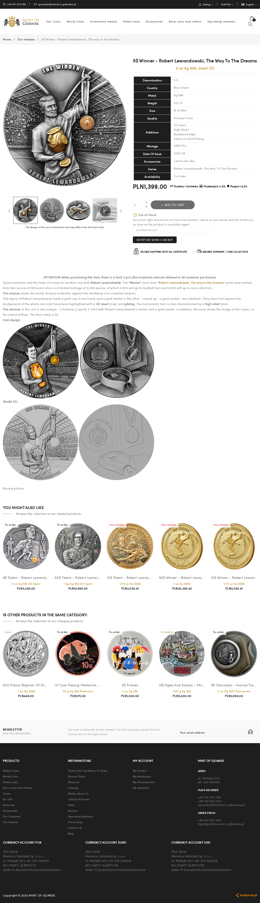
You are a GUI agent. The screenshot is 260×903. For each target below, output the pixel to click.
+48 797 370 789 (16, 4)
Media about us (78, 793)
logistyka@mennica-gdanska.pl (221, 824)
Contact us (75, 828)
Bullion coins (11, 770)
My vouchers (141, 788)
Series (7, 793)
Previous (9, 211)
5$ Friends (130, 685)
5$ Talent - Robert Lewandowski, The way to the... (26, 577)
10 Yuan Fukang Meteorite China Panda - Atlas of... (78, 685)
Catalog (73, 788)
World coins (10, 776)
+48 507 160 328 (209, 820)
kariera (73, 810)
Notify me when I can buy (155, 240)
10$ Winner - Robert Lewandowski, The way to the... (234, 577)
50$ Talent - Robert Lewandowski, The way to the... (78, 577)
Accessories (10, 810)
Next (121, 211)
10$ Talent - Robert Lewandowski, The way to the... (130, 577)
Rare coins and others (18, 788)
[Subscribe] (250, 731)
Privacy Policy (76, 776)
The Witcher (10, 822)
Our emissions (12, 816)
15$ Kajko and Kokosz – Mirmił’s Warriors (182, 685)
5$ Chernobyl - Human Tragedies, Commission (234, 685)
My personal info (144, 782)
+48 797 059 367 (209, 801)
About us (74, 782)
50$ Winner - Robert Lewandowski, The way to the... (182, 577)
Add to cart (174, 205)
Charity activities (79, 799)
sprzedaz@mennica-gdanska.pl (57, 4)
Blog (71, 833)
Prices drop (75, 822)
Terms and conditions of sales (88, 770)
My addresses (142, 776)
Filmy (71, 805)
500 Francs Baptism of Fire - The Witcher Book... (26, 685)
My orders (140, 770)
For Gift (8, 799)
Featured (9, 805)
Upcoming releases (80, 816)
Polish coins (10, 782)
